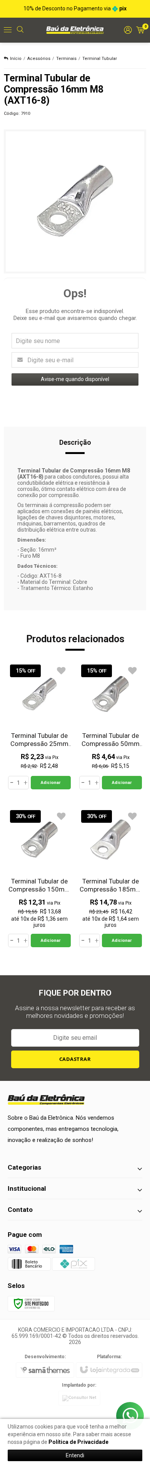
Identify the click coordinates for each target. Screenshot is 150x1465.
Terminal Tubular (99, 58)
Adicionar (50, 782)
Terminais (66, 58)
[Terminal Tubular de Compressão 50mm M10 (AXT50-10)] (110, 726)
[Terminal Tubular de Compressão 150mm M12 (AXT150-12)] (39, 877)
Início (16, 58)
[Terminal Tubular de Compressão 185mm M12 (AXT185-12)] (110, 877)
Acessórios (38, 58)
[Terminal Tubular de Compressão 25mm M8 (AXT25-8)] (39, 726)
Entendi (75, 1455)
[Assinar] (75, 1059)
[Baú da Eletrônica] (75, 29)
